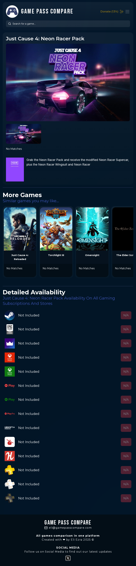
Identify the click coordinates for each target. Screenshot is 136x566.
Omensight (92, 255)
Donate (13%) (109, 11)
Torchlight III (56, 255)
